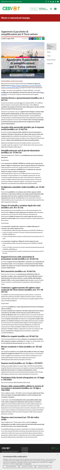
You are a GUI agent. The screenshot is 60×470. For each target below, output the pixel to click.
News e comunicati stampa (15, 18)
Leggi (20, 1)
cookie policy (28, 463)
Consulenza (25, 448)
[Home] (11, 9)
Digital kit (50, 63)
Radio (48, 52)
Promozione (25, 452)
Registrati (45, 9)
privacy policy (19, 463)
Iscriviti (17, 1)
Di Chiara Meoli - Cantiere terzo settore (12, 81)
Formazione (25, 450)
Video (48, 56)
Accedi (40, 9)
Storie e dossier (51, 59)
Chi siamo (34, 9)
